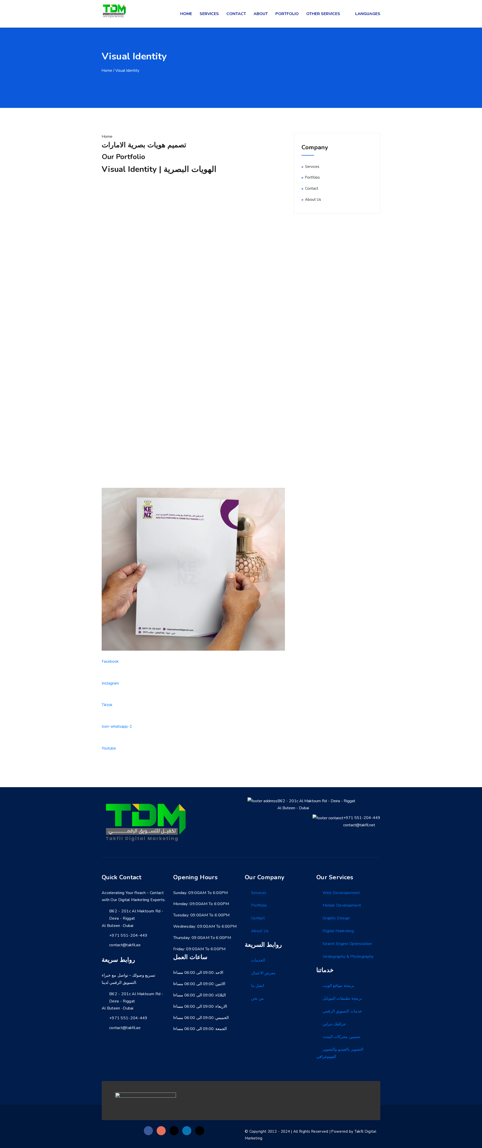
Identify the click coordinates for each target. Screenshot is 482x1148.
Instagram (110, 683)
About (261, 14)
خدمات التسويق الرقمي (342, 1011)
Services (209, 14)
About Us (313, 199)
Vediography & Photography (348, 956)
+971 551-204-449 (361, 818)
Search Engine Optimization (347, 944)
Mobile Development (342, 905)
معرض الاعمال (263, 973)
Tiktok (107, 705)
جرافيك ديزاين (334, 1024)
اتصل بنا (257, 985)
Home (186, 14)
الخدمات (258, 960)
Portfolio (287, 14)
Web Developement (341, 893)
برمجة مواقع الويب (338, 985)
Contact (236, 14)
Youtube (109, 748)
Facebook (110, 661)
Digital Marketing (338, 931)
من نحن (257, 998)
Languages (367, 14)
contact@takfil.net (359, 825)
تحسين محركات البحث (341, 1037)
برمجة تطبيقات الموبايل (342, 998)
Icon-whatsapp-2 (117, 726)
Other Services (323, 14)
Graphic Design (336, 918)
